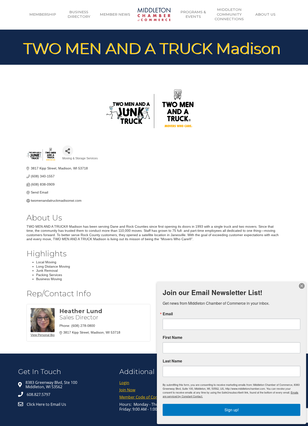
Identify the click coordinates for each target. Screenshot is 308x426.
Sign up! (232, 410)
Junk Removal (47, 270)
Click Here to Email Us (46, 404)
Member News (115, 14)
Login (124, 382)
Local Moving (46, 262)
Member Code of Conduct (142, 397)
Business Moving (49, 279)
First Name (172, 337)
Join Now (127, 390)
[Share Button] (67, 150)
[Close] (302, 286)
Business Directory (79, 14)
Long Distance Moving (53, 266)
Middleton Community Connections (229, 14)
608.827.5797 (38, 394)
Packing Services (49, 275)
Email (168, 314)
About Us (265, 14)
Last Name (172, 361)
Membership (42, 14)
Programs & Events (193, 14)
